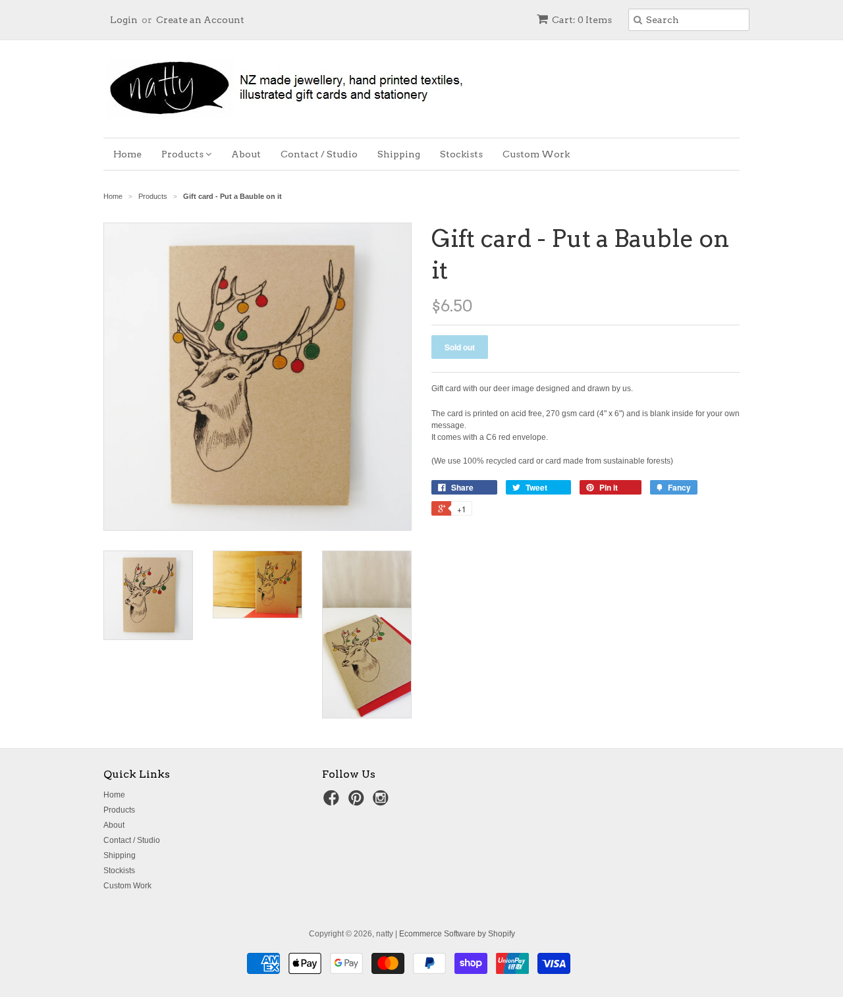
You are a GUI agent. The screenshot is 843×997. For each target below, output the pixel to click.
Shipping (398, 154)
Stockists (461, 154)
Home (127, 154)
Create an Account (200, 19)
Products (183, 154)
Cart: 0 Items (582, 19)
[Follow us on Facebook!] (333, 802)
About (246, 154)
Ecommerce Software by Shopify (457, 933)
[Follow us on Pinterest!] (358, 802)
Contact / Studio (319, 154)
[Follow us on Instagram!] (383, 802)
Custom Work (536, 154)
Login (124, 19)
